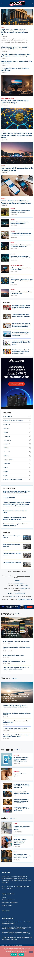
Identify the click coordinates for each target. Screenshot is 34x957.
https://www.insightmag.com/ (17, 593)
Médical (17, 456)
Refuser (21, 954)
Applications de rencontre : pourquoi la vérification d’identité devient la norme (22, 809)
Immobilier (17, 452)
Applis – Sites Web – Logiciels (17, 479)
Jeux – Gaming (17, 460)
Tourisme (17, 436)
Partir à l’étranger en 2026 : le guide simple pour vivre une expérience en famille (16, 735)
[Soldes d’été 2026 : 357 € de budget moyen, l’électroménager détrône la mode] (7, 307)
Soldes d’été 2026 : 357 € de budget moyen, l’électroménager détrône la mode (21, 307)
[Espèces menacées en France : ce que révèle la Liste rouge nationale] (5, 212)
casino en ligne (18, 584)
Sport (17, 475)
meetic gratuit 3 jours (15, 596)
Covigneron (17, 580)
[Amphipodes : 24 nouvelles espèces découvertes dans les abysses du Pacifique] (5, 258)
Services (17, 428)
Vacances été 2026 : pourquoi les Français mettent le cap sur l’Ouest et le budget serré (15, 706)
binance (22, 585)
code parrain (25, 588)
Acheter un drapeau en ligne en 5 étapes (14, 661)
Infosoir (7, 700)
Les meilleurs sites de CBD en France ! (13, 655)
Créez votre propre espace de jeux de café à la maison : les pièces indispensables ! (16, 668)
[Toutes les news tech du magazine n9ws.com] (27, 537)
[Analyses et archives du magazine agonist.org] (27, 546)
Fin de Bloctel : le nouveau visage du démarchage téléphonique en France (21, 759)
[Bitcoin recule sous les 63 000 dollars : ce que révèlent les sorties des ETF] (5, 246)
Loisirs (17, 432)
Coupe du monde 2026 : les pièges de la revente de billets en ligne (15, 632)
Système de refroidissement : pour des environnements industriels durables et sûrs (21, 334)
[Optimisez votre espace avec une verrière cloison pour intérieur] (6, 828)
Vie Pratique (17, 416)
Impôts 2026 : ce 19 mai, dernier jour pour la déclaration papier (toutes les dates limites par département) (21, 325)
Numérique (17, 440)
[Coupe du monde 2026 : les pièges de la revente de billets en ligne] (17, 627)
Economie (17, 463)
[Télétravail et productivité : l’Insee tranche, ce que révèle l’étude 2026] (7, 316)
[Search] (32, 3)
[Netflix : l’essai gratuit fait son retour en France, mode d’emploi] (17, 90)
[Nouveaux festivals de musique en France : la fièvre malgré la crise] (17, 157)
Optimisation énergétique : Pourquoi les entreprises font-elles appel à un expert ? (21, 342)
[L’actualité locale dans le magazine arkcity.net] (27, 555)
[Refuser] (31, 952)
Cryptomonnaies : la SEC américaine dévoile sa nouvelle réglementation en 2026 (14, 32)
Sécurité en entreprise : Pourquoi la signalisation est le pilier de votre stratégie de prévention (21, 351)
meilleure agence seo (23, 576)
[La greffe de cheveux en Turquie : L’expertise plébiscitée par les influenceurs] (6, 842)
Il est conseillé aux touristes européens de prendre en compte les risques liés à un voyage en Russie (16, 696)
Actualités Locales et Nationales (17, 420)
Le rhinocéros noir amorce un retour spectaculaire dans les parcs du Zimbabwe (21, 801)
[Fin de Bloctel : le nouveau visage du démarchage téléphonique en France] (6, 759)
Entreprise (17, 424)
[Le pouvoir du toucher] (6, 774)
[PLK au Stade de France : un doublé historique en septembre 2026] (5, 223)
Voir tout (18, 614)
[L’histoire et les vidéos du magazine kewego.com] (27, 564)
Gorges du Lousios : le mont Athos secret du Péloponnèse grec (15, 721)
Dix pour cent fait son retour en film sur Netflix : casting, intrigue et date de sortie (22, 786)
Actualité (17, 444)
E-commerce (7, 614)
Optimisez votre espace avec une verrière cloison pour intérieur (22, 827)
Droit (17, 467)
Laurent (7, 635)
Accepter (13, 954)
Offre (21, 886)
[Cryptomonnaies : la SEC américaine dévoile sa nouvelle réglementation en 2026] (7, 794)
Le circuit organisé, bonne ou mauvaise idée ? (15, 728)
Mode (17, 471)
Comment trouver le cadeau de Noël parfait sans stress (16, 648)
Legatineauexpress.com (25, 599)
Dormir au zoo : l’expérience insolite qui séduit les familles (17, 713)
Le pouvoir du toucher (9, 497)
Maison (17, 448)
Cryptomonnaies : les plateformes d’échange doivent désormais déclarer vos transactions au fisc (16, 135)
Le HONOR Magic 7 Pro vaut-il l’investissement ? (16, 641)
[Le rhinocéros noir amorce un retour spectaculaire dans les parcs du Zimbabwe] (7, 802)
